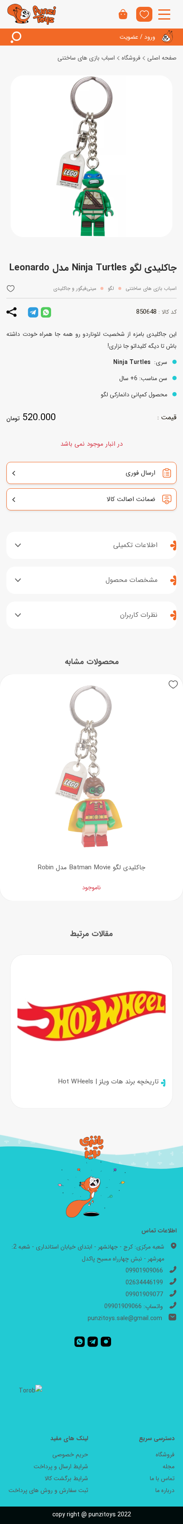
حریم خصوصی (70, 1454)
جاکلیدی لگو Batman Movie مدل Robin (91, 867)
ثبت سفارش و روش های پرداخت (48, 1490)
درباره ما (164, 1490)
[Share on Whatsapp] (46, 312)
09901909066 (144, 1270)
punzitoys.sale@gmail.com (125, 1318)
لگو (111, 288)
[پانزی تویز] (31, 14)
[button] (10, 288)
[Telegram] (92, 1341)
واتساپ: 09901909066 (133, 1306)
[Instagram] (106, 1341)
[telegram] (33, 312)
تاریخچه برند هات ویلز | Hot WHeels (108, 1082)
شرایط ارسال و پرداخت (61, 1466)
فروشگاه (131, 58)
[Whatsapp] (79, 1341)
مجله (168, 1466)
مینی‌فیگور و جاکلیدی (74, 288)
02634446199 (144, 1282)
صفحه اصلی (162, 58)
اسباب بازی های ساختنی (86, 58)
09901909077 (144, 1294)
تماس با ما (162, 1478)
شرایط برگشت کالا (66, 1478)
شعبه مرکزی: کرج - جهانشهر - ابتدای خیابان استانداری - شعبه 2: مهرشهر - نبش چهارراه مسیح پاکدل (87, 1252)
